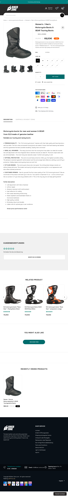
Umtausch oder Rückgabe (42, 437)
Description (7, 119)
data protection (39, 447)
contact (37, 430)
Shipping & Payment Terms (25, 119)
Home (5, 20)
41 (47, 60)
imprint (37, 452)
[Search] (62, 15)
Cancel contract (60, 494)
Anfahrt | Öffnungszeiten (42, 433)
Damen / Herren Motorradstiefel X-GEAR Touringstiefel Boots (11, 401)
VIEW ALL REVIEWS (42, 34)
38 (42, 60)
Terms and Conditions (41, 445)
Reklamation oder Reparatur (43, 440)
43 (47, 65)
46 (42, 65)
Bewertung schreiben (34, 257)
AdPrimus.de (11, 478)
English (61, 480)
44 (37, 65)
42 (57, 60)
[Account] (46, 8)
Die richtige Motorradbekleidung (44, 442)
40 (52, 60)
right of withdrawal (40, 450)
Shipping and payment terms (43, 435)
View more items (34, 342)
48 (62, 60)
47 (57, 65)
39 (37, 60)
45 (52, 65)
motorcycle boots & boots (16, 20)
